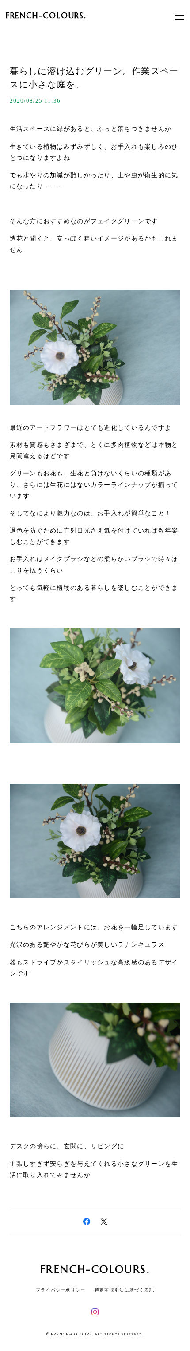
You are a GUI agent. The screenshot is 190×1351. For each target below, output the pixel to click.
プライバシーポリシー (61, 1290)
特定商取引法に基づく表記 (124, 1290)
